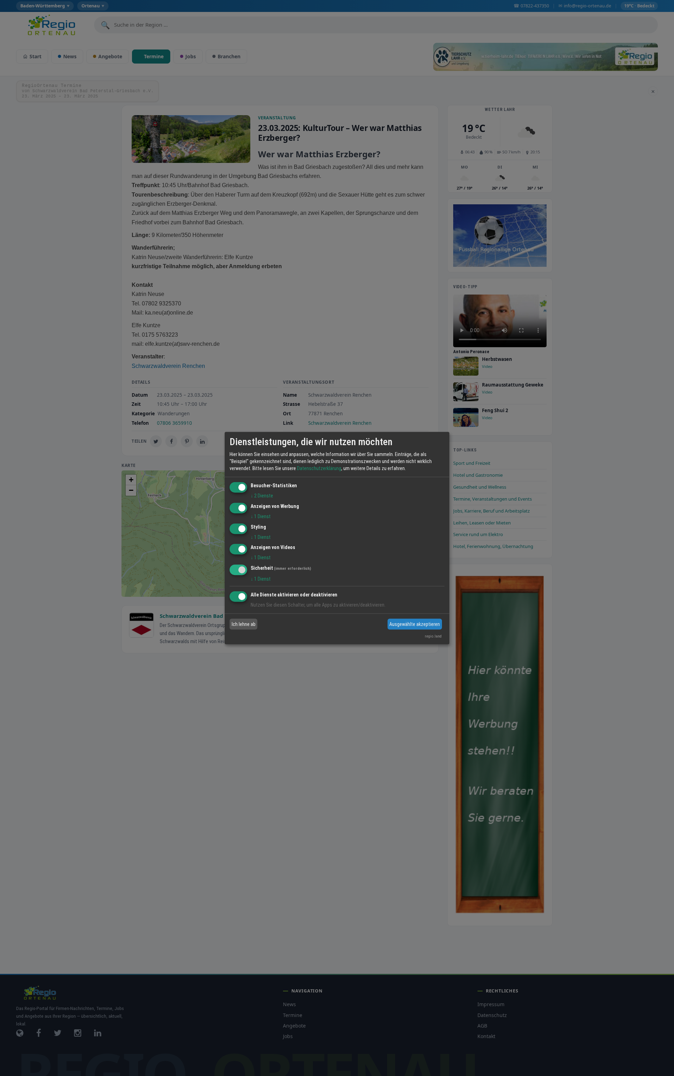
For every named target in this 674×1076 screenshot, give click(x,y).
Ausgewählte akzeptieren (414, 624)
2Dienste (262, 496)
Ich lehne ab (244, 624)
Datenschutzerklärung (319, 468)
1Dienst (261, 516)
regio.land (433, 636)
